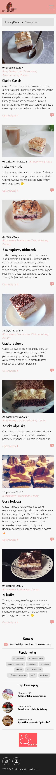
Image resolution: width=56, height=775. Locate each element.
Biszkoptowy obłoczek (19, 250)
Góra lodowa (11, 501)
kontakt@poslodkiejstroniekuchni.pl (31, 644)
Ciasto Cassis (11, 81)
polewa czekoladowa (17, 675)
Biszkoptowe (15, 71)
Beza (5, 71)
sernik (32, 675)
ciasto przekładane (15, 664)
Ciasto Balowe (12, 343)
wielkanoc (44, 675)
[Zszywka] (16, 761)
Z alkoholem (30, 71)
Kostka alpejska (13, 426)
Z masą (24, 75)
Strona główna (12, 22)
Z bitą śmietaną (10, 75)
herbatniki (45, 664)
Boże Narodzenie (36, 658)
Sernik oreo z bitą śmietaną (32, 709)
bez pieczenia (18, 658)
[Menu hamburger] (51, 7)
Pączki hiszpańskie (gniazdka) (34, 722)
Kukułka (8, 595)
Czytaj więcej (9, 115)
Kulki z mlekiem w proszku (32, 696)
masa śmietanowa (33, 669)
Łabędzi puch (12, 167)
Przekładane (23, 240)
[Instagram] (6, 761)
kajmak (19, 669)
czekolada (32, 664)
